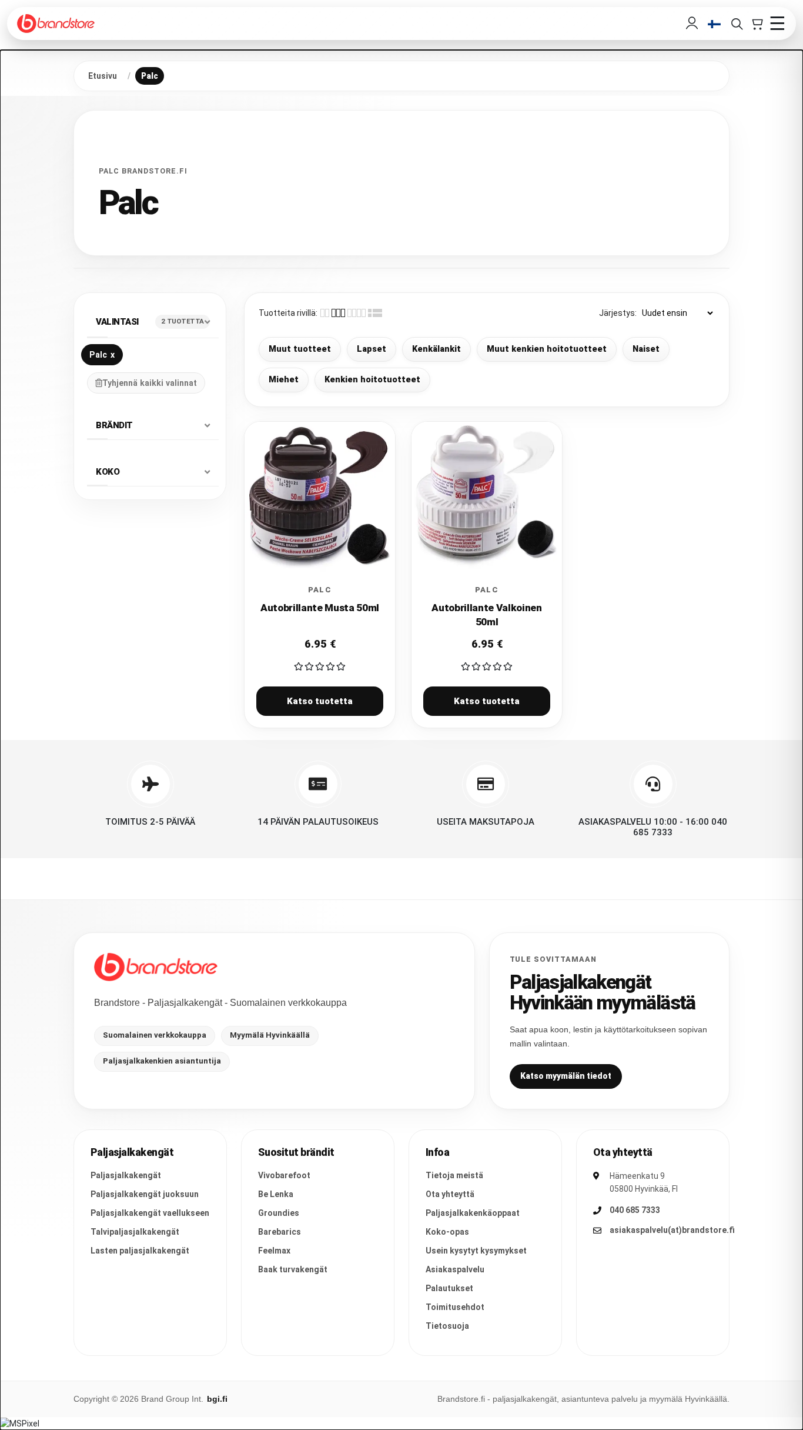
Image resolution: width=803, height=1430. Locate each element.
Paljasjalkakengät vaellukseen (150, 1213)
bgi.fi (217, 1399)
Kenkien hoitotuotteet (372, 380)
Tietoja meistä (454, 1175)
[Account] (692, 23)
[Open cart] (756, 23)
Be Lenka (275, 1194)
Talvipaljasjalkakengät (135, 1231)
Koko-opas (447, 1231)
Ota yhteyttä (450, 1194)
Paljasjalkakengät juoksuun (145, 1194)
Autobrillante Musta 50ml (319, 608)
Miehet (284, 380)
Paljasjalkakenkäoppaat (473, 1213)
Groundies (278, 1213)
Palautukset (449, 1288)
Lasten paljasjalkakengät (140, 1250)
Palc (102, 354)
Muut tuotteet (300, 349)
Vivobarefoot (284, 1175)
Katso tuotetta (320, 701)
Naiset (646, 349)
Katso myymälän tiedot (565, 1076)
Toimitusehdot (455, 1307)
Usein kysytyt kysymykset (476, 1250)
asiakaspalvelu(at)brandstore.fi (672, 1230)
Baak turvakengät (292, 1269)
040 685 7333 (635, 1210)
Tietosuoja (447, 1326)
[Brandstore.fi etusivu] (156, 967)
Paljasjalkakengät (126, 1175)
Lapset (371, 349)
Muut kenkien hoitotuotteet (547, 349)
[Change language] (714, 23)
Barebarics (279, 1231)
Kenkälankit (436, 349)
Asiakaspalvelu (455, 1269)
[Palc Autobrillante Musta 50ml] (320, 497)
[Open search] (736, 23)
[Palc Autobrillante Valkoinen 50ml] (486, 497)
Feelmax (274, 1250)
